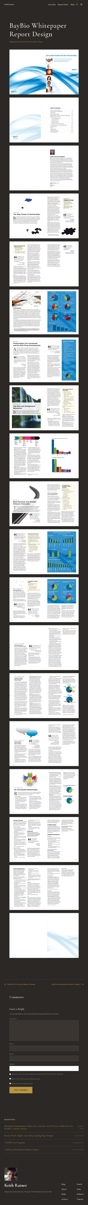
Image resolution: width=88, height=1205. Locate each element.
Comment (13, 1019)
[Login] (76, 4)
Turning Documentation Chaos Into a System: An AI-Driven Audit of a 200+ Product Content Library (38, 1127)
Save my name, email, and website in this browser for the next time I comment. (37, 1074)
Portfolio (39, 42)
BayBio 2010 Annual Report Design (21, 984)
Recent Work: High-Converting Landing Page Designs (28, 1135)
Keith (18, 42)
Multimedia (32, 42)
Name (11, 1044)
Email (11, 1054)
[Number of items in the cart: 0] (81, 4)
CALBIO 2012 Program (14, 1142)
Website (12, 1064)
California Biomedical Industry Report (66, 984)
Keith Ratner (9, 4)
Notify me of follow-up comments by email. (25, 1079)
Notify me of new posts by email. (22, 1084)
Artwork (25, 42)
